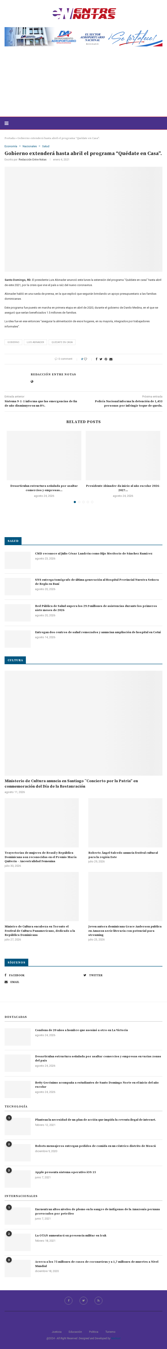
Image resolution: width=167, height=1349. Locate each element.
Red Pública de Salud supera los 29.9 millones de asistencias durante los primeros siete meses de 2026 (96, 608)
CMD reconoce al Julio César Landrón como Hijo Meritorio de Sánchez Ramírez (93, 554)
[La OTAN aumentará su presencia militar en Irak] (18, 1242)
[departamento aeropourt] (83, 28)
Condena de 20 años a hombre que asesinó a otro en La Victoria (81, 1030)
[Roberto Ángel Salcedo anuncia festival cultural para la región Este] (125, 822)
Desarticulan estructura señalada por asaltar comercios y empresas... (44, 488)
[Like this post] (88, 359)
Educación (75, 1331)
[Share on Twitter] (101, 359)
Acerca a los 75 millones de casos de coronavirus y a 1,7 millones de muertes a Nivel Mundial (96, 1264)
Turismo (110, 1331)
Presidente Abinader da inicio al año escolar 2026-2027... (123, 488)
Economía (11, 146)
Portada (10, 138)
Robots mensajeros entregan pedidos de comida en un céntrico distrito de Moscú (95, 1146)
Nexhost (115, 1338)
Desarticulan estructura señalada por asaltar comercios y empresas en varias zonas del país (98, 1059)
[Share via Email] (110, 359)
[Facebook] (68, 1301)
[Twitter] (83, 1301)
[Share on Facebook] (96, 359)
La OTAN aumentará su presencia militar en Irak (70, 1236)
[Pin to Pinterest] (106, 359)
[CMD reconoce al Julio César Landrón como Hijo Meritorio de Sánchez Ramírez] (18, 560)
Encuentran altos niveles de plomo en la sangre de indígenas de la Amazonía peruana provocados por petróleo (97, 1211)
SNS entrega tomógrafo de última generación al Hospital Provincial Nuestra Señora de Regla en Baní (97, 582)
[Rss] (98, 1301)
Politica (93, 1331)
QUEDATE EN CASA (62, 342)
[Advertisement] (83, 84)
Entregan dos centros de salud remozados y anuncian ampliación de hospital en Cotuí (98, 632)
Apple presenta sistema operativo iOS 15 (65, 1172)
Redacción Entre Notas (33, 159)
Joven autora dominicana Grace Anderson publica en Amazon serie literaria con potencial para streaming (125, 931)
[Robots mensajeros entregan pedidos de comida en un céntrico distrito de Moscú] (18, 1152)
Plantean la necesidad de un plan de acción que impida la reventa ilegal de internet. (95, 1120)
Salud (45, 146)
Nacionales (30, 146)
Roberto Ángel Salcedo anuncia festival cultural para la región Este (123, 855)
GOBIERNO (13, 342)
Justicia (57, 1331)
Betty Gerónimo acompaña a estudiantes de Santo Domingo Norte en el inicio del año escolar (97, 1085)
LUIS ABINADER (35, 342)
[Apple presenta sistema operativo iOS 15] (18, 1179)
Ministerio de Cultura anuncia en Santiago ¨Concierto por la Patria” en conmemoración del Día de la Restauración (71, 783)
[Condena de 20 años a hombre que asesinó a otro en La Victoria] (18, 1037)
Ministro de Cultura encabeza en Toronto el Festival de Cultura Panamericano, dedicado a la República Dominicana (40, 931)
